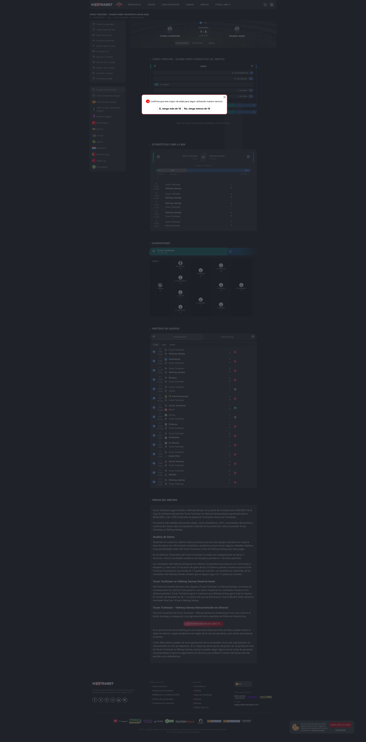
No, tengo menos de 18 (197, 108)
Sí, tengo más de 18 (170, 108)
